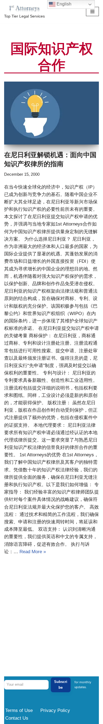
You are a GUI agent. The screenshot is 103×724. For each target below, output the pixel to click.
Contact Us (16, 718)
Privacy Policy (55, 710)
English (63, 4)
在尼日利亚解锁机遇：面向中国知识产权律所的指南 (50, 159)
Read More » (33, 551)
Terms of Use (19, 710)
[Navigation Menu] (92, 11)
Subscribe (60, 685)
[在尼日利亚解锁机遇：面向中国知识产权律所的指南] (51, 113)
